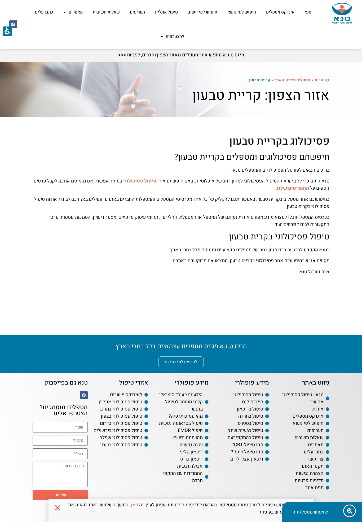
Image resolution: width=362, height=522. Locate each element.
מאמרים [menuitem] (76, 12)
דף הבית (322, 80)
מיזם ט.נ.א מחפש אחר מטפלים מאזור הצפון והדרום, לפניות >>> (181, 55)
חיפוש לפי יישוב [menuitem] (202, 12)
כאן (134, 504)
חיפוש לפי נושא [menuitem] (241, 12)
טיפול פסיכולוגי (139, 181)
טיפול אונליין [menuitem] (166, 12)
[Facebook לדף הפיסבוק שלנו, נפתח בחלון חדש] (13, 24)
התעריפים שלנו (293, 188)
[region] (249, 80)
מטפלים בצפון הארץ (292, 80)
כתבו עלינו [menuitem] (44, 12)
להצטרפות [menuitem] (175, 36)
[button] (60, 461)
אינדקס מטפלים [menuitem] (280, 12)
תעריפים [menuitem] (137, 12)
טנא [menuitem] (307, 12)
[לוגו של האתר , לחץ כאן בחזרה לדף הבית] (342, 13)
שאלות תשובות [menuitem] (106, 12)
